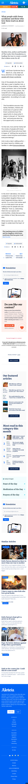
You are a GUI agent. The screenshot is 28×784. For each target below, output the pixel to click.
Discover (14, 726)
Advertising (14, 743)
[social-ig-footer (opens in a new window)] (18, 755)
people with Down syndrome (11, 77)
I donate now (9, 325)
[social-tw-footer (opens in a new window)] (15, 755)
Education (5, 577)
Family (4, 629)
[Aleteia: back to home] (14, 2)
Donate (13, 6)
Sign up (6, 283)
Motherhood (6, 547)
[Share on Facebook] (12, 66)
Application (14, 735)
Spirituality (14, 724)
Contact (14, 773)
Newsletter (14, 733)
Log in (18, 354)
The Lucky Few (18, 93)
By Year (14, 750)
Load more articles (14, 416)
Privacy (14, 779)
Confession (5, 654)
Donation (14, 741)
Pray (22, 6)
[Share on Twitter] (18, 66)
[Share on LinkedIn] (15, 66)
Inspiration (5, 603)
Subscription (14, 739)
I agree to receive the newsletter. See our (14, 279)
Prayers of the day (11, 495)
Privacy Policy (14, 776)
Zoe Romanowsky (19, 26)
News (14, 720)
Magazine (14, 737)
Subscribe (5, 6)
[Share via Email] (20, 66)
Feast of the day (10, 484)
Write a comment (14, 360)
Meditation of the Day (13, 489)
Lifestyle (3, 11)
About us (14, 765)
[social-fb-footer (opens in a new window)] (12, 755)
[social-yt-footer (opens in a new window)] (9, 755)
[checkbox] (3, 278)
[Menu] (4, 3)
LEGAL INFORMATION (14, 768)
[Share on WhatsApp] (23, 66)
